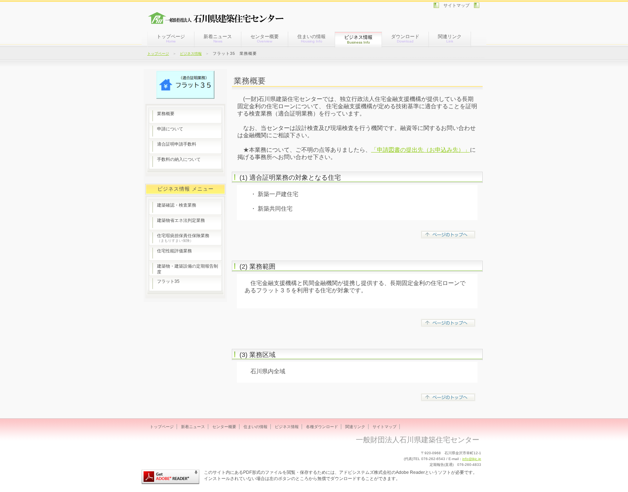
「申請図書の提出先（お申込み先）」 (420, 150)
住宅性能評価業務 (174, 250)
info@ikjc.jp (471, 459)
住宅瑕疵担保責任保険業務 (183, 238)
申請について (170, 128)
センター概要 (264, 38)
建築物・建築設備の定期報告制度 (187, 269)
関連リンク (450, 38)
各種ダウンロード (322, 426)
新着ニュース (218, 38)
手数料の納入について (179, 159)
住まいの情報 (311, 38)
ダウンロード (405, 38)
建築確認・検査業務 (176, 205)
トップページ (171, 38)
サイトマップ (456, 5)
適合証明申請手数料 (176, 144)
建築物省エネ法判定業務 (181, 220)
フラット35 (168, 281)
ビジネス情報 (191, 54)
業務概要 (165, 113)
